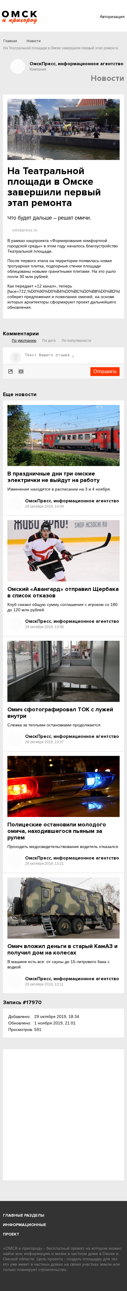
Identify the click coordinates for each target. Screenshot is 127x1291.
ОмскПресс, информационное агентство (72, 501)
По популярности (76, 341)
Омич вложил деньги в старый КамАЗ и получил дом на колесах (62, 949)
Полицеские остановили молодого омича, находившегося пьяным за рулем (56, 831)
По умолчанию (24, 341)
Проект (11, 1234)
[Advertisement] (63, 1114)
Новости (34, 41)
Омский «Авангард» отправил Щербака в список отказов (63, 592)
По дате (49, 341)
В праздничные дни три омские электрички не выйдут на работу (53, 477)
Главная (10, 41)
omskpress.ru (24, 230)
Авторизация (112, 16)
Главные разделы (23, 1215)
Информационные (24, 1224)
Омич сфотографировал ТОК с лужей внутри (60, 713)
